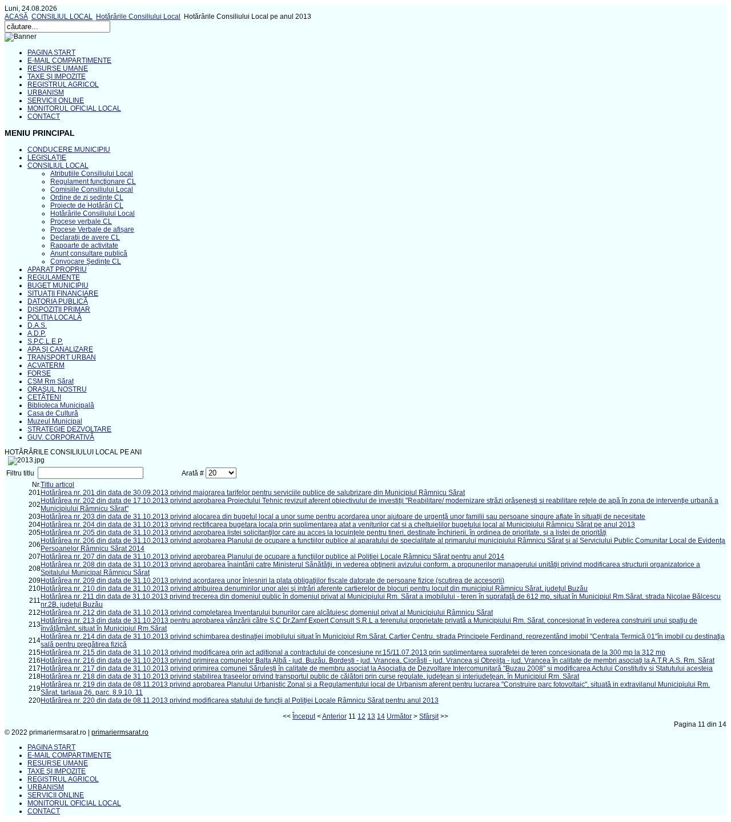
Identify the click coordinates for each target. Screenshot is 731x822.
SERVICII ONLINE (55, 100)
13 (371, 716)
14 (381, 716)
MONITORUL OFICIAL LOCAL (74, 108)
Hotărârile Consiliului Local (138, 17)
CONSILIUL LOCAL (62, 17)
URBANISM (45, 92)
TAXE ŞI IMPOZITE (56, 76)
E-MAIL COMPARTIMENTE (69, 61)
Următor (399, 716)
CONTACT (43, 116)
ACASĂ (16, 17)
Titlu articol (57, 485)
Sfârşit (429, 716)
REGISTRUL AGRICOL (63, 84)
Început (303, 716)
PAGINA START (51, 53)
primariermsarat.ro (119, 732)
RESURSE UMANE (57, 68)
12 (362, 716)
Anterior (334, 716)
